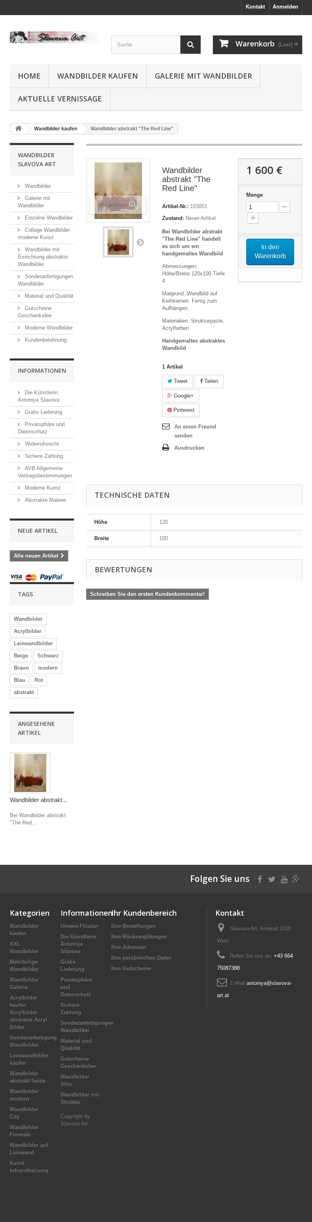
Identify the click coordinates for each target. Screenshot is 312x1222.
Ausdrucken (189, 448)
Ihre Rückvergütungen (139, 937)
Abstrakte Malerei (44, 500)
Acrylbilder (27, 631)
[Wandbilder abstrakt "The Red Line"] (118, 242)
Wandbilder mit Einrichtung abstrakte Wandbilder (43, 256)
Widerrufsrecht (41, 444)
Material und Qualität (48, 296)
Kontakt (255, 7)
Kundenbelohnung (45, 340)
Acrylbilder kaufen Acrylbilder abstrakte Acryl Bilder (28, 1012)
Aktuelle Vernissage (60, 98)
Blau (19, 680)
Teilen (210, 381)
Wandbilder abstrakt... (38, 799)
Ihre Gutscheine (131, 968)
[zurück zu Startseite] (18, 129)
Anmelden (285, 7)
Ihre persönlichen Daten (141, 958)
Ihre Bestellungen (133, 926)
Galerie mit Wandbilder (203, 76)
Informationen (42, 370)
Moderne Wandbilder (48, 328)
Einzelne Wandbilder (48, 218)
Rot (39, 680)
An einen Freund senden (195, 431)
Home (29, 76)
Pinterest (183, 410)
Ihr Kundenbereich (144, 913)
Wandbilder (37, 186)
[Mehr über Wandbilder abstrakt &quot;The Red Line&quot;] (30, 772)
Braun (21, 668)
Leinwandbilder (33, 643)
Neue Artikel (37, 530)
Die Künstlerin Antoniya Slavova (78, 944)
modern (48, 668)
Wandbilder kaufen (97, 76)
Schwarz (48, 656)
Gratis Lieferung (42, 412)
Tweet (180, 381)
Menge (254, 195)
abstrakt (24, 692)
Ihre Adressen (128, 947)
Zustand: (173, 218)
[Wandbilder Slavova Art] (54, 37)
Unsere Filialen (79, 926)
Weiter (140, 242)
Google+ (183, 396)
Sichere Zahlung (43, 456)
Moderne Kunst (42, 488)
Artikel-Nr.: (175, 206)
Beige (21, 656)
